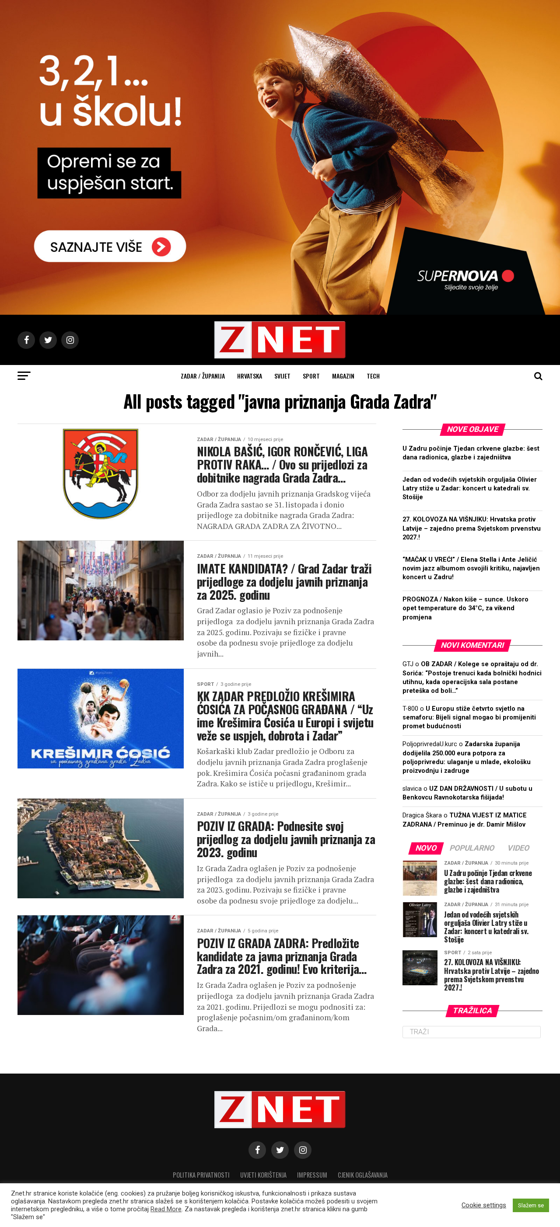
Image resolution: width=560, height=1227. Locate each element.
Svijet (282, 375)
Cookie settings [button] (484, 1205)
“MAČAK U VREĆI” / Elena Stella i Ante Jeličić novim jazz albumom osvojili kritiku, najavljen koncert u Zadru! (471, 568)
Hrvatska (249, 375)
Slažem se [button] (531, 1205)
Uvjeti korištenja (263, 1174)
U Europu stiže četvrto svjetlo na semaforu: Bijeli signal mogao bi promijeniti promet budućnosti (469, 717)
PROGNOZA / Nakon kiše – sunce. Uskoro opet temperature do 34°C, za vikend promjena (465, 608)
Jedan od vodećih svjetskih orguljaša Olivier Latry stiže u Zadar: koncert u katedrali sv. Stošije (469, 488)
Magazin (343, 375)
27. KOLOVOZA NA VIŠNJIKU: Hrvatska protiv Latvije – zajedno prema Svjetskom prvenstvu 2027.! (471, 528)
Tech (373, 375)
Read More (166, 1209)
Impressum (312, 1174)
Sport (311, 375)
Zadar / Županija (203, 375)
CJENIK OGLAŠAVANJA (363, 1174)
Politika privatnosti (201, 1174)
